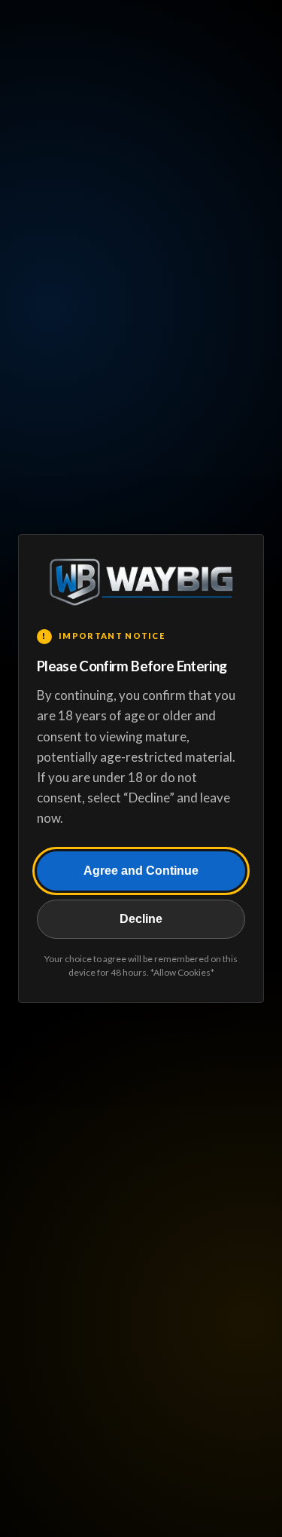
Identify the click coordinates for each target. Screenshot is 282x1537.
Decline (141, 918)
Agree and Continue (141, 870)
